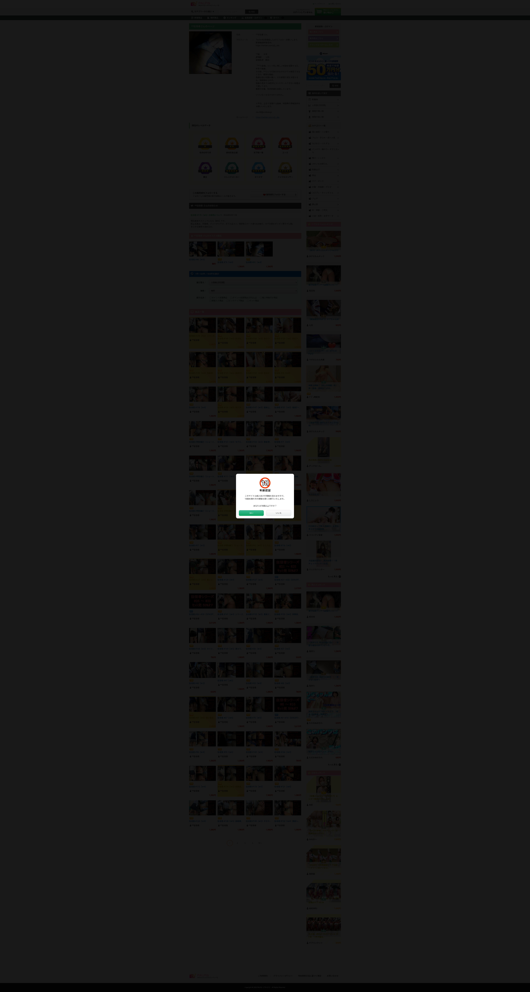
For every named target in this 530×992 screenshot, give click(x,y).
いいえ (279, 513)
